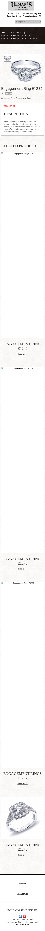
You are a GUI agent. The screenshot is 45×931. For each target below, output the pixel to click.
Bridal (16, 32)
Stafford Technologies (28, 922)
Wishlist (22, 884)
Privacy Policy (22, 924)
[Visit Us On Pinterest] (24, 916)
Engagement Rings (15, 35)
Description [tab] (10, 106)
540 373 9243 (14, 14)
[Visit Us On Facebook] (20, 916)
